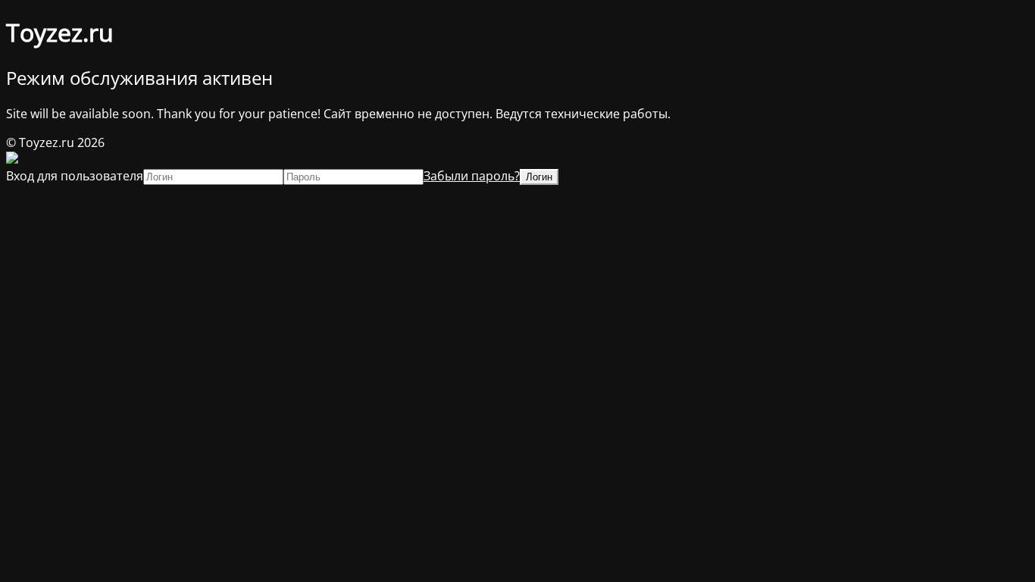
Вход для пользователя (74, 175)
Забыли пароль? (472, 175)
